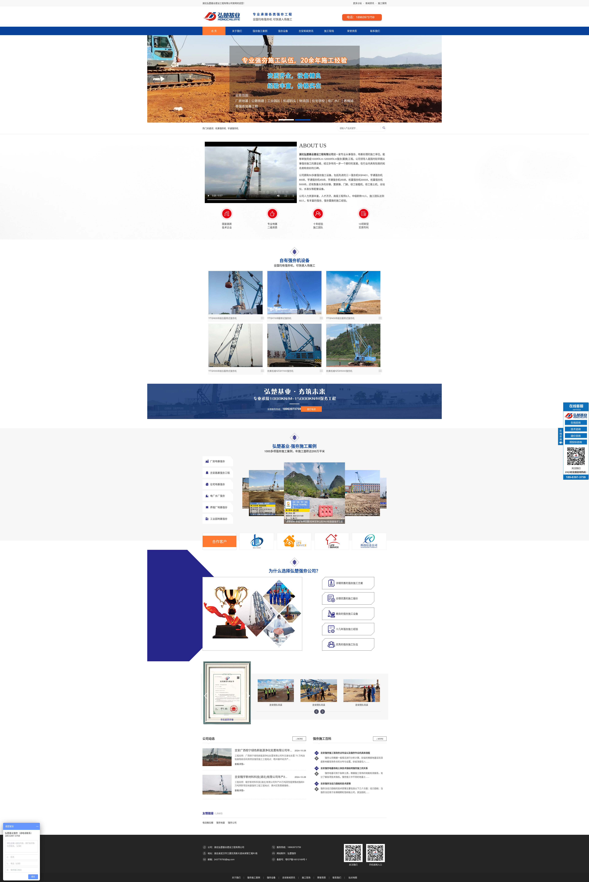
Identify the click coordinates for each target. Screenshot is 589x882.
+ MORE (299, 738)
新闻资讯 (370, 3)
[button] (434, 81)
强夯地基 (220, 822)
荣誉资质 (352, 31)
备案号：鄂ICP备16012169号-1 (292, 859)
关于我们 (237, 31)
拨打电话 (311, 409)
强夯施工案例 (260, 31)
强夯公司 (232, 822)
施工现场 (329, 31)
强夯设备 (283, 31)
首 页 (214, 31)
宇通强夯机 (233, 128)
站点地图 (352, 877)
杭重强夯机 (220, 128)
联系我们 (375, 31)
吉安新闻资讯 (306, 31)
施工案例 (382, 3)
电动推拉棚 (207, 822)
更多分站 (357, 3)
